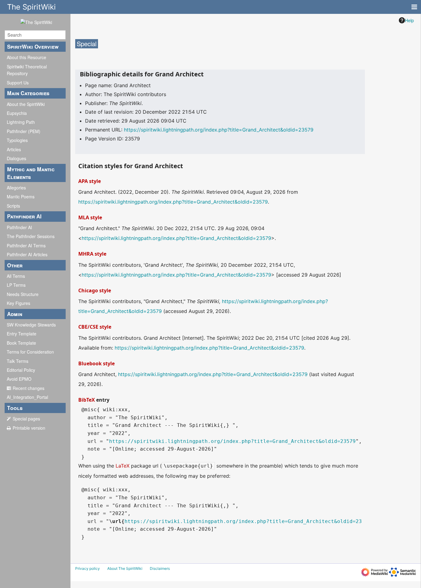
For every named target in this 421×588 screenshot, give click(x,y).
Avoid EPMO (19, 379)
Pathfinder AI (19, 227)
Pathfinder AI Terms (26, 245)
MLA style (90, 217)
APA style (89, 181)
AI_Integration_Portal (27, 397)
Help (409, 20)
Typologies (17, 140)
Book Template (21, 343)
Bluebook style (96, 363)
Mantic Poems (21, 196)
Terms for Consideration (30, 352)
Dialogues (16, 158)
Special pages (26, 419)
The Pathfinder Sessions (31, 236)
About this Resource (26, 57)
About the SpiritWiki (26, 104)
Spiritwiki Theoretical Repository (27, 69)
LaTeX (122, 466)
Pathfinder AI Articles (27, 254)
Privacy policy (87, 568)
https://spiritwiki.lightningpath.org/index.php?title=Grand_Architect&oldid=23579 (218, 130)
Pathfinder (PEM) (23, 131)
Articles (14, 149)
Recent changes (28, 388)
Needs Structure (23, 294)
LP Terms (16, 285)
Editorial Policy (21, 370)
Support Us (18, 82)
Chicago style (94, 290)
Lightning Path (21, 122)
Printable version (29, 428)
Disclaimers (160, 568)
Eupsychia (17, 113)
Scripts (13, 206)
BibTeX (86, 399)
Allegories (16, 188)
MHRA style (92, 253)
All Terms (16, 276)
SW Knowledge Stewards (31, 325)
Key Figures (18, 303)
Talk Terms (17, 361)
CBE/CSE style (94, 326)
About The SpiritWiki (124, 568)
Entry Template (21, 333)
